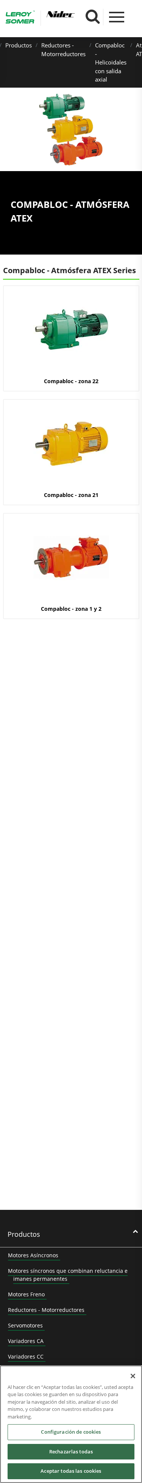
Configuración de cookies (71, 1431)
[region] (71, 1424)
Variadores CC (26, 1356)
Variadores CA (26, 1341)
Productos (18, 45)
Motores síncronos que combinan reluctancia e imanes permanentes (68, 1274)
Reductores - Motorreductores (46, 1309)
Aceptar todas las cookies (71, 1470)
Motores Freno (26, 1294)
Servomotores (25, 1325)
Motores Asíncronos (33, 1255)
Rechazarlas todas (71, 1451)
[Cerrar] (133, 1376)
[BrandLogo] (20, 18)
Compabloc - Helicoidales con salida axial (110, 62)
